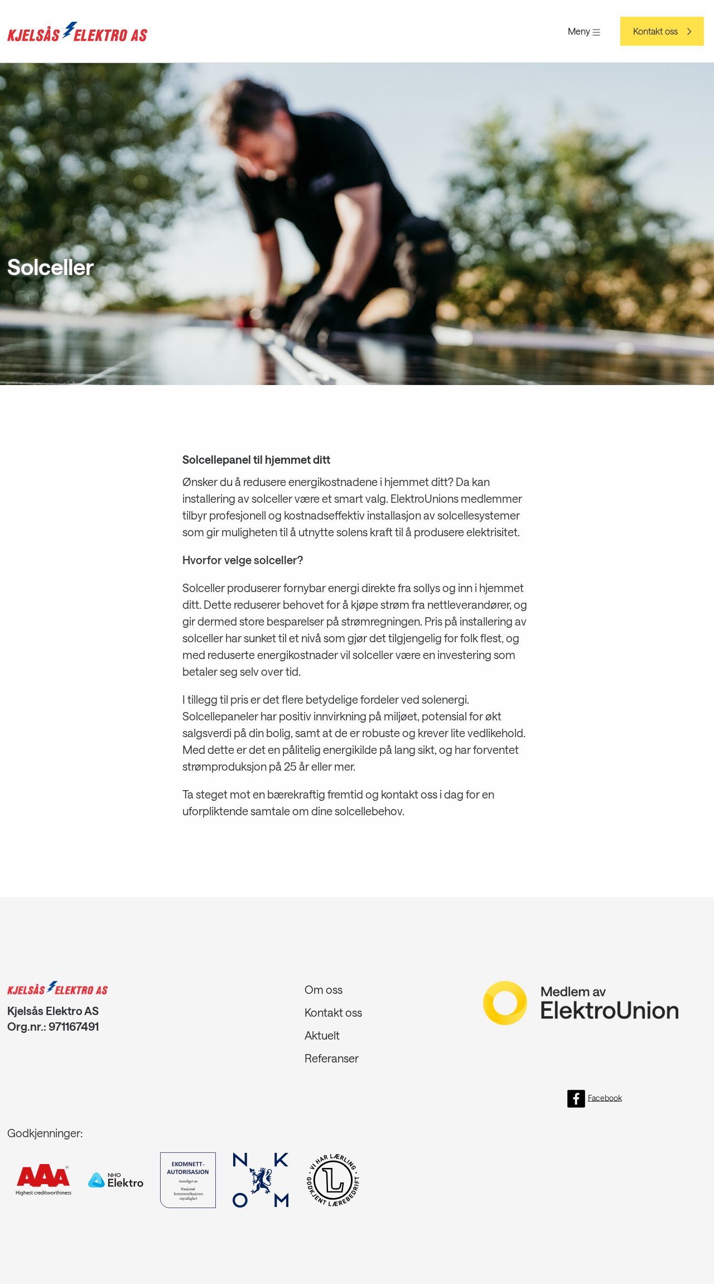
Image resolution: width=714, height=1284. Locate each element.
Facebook (605, 1097)
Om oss (323, 989)
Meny (580, 31)
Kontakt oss (655, 31)
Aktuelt (322, 1035)
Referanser (332, 1058)
